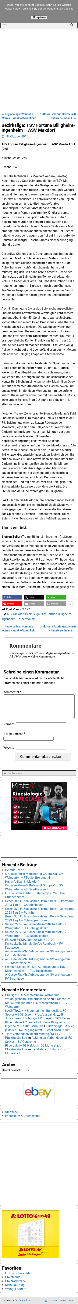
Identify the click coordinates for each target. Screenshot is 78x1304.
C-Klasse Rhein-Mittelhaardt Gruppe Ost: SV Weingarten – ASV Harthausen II (34, 887)
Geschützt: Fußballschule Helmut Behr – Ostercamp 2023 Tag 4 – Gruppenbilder (39, 903)
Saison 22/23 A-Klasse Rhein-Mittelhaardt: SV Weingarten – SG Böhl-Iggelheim (35, 926)
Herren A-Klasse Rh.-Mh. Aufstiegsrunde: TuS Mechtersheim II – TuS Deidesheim (35, 968)
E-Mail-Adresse (14, 734)
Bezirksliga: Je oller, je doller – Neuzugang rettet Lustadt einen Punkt (39, 1028)
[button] (12, 597)
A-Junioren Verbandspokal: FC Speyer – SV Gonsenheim (38, 1039)
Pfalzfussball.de (21, 1300)
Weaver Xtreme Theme (61, 1300)
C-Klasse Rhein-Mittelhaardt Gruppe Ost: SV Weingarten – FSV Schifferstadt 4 (34, 875)
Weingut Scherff (16, 1289)
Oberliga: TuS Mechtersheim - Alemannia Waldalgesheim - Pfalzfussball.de (32, 997)
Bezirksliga (32, 614)
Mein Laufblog (15, 1285)
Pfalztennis (12, 1277)
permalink (28, 619)
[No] (73, 12)
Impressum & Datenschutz (22, 1116)
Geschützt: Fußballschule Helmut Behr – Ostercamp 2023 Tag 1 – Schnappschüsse (39, 918)
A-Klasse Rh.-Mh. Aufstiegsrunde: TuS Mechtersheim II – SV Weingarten (38, 1003)
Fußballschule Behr (18, 1273)
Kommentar (12, 692)
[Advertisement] (39, 70)
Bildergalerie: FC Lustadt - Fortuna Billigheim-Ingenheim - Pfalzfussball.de (35, 1024)
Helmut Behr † (14, 870)
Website (8, 747)
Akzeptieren (39, 17)
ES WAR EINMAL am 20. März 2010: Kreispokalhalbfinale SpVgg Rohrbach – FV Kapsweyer (34, 943)
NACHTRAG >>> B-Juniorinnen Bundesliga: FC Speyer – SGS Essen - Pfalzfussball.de (35, 1012)
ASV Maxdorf (16, 614)
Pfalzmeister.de (15, 1281)
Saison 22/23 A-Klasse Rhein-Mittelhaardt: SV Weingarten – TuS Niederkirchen (35, 934)
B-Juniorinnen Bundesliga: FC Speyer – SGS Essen (37, 1016)
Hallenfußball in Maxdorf (22, 881)
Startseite (11, 1112)
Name (8, 724)
